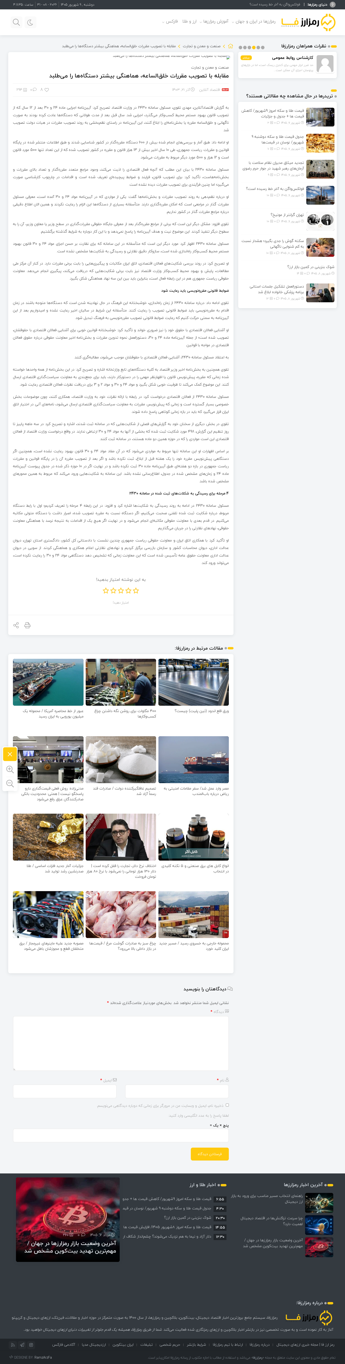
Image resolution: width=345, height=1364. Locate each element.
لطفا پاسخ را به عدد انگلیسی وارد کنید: (198, 1115)
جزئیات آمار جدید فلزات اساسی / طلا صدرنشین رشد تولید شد (55, 868)
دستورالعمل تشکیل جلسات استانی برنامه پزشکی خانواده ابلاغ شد (277, 289)
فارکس (172, 21)
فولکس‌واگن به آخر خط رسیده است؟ (275, 188)
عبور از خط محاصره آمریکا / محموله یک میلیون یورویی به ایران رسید (53, 714)
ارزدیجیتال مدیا (94, 1344)
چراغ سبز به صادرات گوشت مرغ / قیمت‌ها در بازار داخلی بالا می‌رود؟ (122, 946)
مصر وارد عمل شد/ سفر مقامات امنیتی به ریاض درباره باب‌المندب (196, 791)
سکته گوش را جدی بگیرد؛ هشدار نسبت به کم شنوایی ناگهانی (273, 244)
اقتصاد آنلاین (209, 89)
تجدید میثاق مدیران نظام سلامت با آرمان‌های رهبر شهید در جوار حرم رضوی (273, 165)
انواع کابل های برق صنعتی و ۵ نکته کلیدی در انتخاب (195, 868)
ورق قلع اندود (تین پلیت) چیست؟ (202, 711)
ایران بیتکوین (123, 1344)
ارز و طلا (189, 21)
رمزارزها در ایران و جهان (256, 21)
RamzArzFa (43, 1357)
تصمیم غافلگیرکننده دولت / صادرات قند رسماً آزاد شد (124, 791)
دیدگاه (217, 1011)
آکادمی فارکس (63, 1344)
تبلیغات (146, 1344)
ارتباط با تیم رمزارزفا (228, 1344)
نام (220, 1080)
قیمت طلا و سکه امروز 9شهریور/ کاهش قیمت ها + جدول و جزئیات (272, 113)
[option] (174, 1198)
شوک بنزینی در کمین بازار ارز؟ (310, 267)
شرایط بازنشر (196, 1344)
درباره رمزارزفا (260, 1344)
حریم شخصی (170, 1344)
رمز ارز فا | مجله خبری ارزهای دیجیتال (305, 1344)
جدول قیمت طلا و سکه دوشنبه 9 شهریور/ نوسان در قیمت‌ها (278, 139)
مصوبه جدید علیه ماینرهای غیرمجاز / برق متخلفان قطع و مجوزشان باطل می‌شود (51, 946)
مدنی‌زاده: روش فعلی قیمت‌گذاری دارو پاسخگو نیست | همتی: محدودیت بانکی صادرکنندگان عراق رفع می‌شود (52, 793)
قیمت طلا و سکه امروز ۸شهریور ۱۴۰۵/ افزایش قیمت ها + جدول (160, 1227)
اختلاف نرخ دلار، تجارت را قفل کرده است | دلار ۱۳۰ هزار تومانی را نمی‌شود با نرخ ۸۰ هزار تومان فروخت (121, 871)
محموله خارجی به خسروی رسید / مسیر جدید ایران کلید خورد (194, 946)
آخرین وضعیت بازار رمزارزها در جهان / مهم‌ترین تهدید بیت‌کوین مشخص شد (273, 1243)
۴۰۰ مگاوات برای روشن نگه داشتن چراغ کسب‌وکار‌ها (125, 714)
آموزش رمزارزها (216, 21)
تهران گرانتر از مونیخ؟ (285, 4)
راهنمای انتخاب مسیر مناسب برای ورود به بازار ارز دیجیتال (267, 1198)
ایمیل (106, 1080)
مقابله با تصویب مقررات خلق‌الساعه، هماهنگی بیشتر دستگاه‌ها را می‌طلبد (139, 75)
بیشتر (246, 57)
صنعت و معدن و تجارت (202, 46)
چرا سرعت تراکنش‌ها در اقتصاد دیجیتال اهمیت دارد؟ (272, 1221)
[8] (47, 89)
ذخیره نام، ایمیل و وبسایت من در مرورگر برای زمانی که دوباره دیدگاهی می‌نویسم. (160, 1105)
